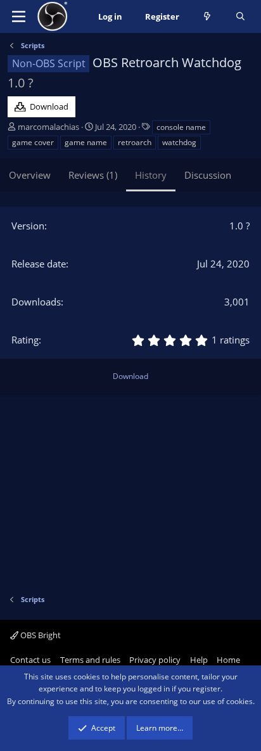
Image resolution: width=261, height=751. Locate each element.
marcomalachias (48, 126)
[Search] (240, 16)
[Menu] (19, 16)
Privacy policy (155, 659)
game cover (33, 142)
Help (199, 659)
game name (86, 142)
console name (181, 127)
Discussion (207, 175)
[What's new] (207, 16)
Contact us (30, 659)
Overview (30, 175)
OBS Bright (39, 635)
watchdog (179, 142)
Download (130, 376)
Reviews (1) (92, 175)
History (151, 175)
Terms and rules (90, 659)
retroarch (134, 142)
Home (228, 659)
